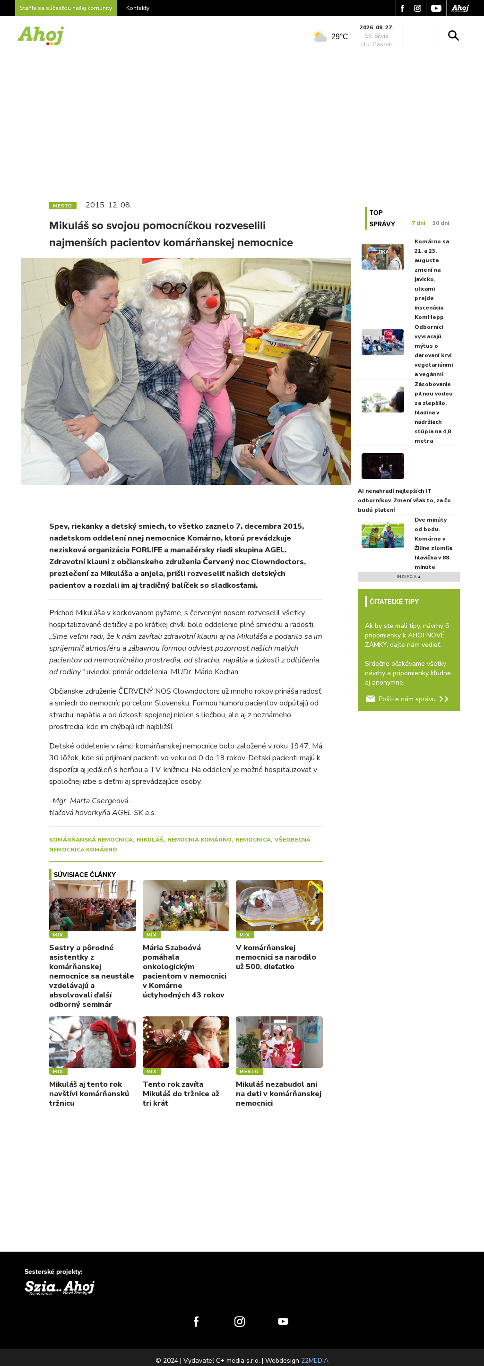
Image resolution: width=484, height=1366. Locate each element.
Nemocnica (253, 839)
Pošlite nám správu (407, 699)
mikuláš (150, 839)
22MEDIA (314, 1360)
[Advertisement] (242, 122)
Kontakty (137, 8)
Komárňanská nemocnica (91, 839)
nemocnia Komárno (199, 839)
